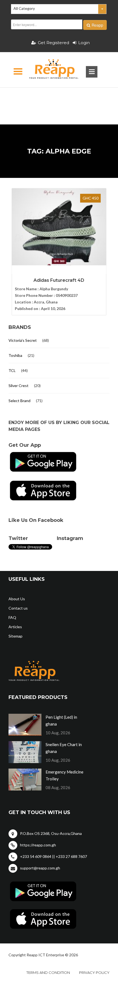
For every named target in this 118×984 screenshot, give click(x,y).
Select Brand (19, 400)
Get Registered (53, 42)
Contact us (18, 608)
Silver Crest (19, 385)
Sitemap (16, 636)
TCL (12, 370)
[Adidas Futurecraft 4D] (59, 226)
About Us (17, 598)
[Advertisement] (59, 97)
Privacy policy (94, 972)
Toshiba (15, 355)
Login (84, 42)
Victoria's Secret (23, 340)
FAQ (12, 617)
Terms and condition (48, 972)
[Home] (49, 70)
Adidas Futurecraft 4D (58, 280)
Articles (15, 626)
